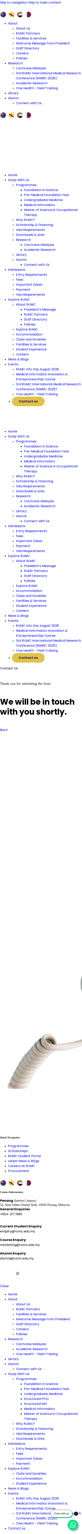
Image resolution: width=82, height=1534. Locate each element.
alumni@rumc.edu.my (17, 1258)
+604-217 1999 (11, 1214)
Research (23, 239)
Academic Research (32, 83)
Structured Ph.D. (36, 1399)
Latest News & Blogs (23, 1161)
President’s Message (40, 309)
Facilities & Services (31, 38)
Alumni (21, 259)
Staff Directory (27, 48)
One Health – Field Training (37, 88)
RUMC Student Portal (24, 1156)
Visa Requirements (30, 230)
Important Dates (29, 284)
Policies (21, 58)
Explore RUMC (27, 329)
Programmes (26, 185)
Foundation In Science (41, 190)
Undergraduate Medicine (43, 200)
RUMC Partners (28, 33)
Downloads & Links (30, 234)
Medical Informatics (39, 205)
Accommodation (29, 334)
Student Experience (31, 349)
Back (4, 730)
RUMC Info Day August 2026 (37, 369)
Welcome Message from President (43, 43)
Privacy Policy (34, 1267)
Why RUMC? (25, 220)
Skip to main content (44, 2)
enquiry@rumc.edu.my (17, 1231)
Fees (19, 279)
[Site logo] (30, 423)
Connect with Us (29, 103)
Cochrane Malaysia (31, 68)
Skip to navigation (14, 2)
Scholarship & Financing (34, 225)
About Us (23, 28)
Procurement (18, 1171)
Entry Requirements (31, 274)
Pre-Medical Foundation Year (46, 195)
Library (21, 254)
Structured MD (35, 1404)
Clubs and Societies (31, 339)
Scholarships (18, 1151)
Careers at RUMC (21, 1166)
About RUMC (26, 304)
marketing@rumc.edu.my (20, 1245)
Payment (23, 289)
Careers (22, 53)
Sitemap (51, 1267)
